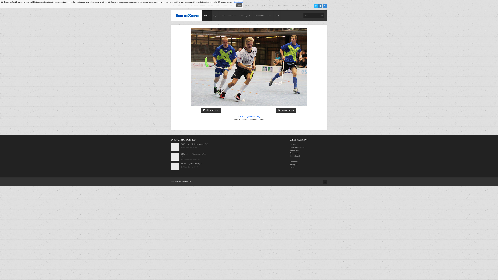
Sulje (239, 5)
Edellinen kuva (210, 110)
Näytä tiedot (238, 2)
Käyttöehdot (295, 145)
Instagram (294, 164)
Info (277, 15)
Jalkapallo (186, 167)
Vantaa (304, 5)
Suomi (231, 15)
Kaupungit (243, 15)
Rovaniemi (270, 5)
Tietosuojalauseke (297, 147)
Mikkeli (247, 5)
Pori (257, 5)
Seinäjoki (278, 5)
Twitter (292, 167)
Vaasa (298, 5)
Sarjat (222, 15)
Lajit (215, 15)
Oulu (252, 5)
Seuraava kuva (286, 110)
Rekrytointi (294, 153)
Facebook (294, 162)
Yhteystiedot (295, 156)
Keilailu (186, 148)
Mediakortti (294, 150)
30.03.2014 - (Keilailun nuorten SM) (194, 144)
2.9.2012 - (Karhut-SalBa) (249, 117)
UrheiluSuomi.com (261, 15)
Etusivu (207, 15)
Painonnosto (187, 160)
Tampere (285, 5)
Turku (292, 5)
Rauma (262, 5)
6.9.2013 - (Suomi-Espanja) (191, 164)
